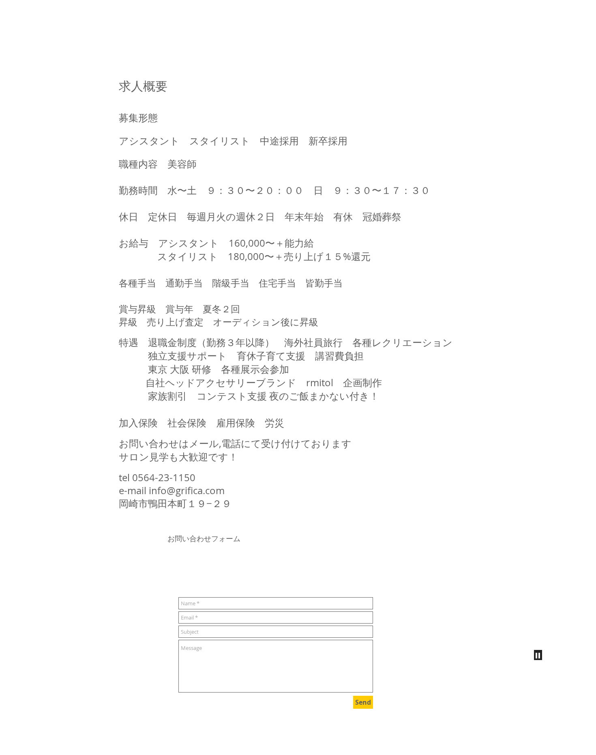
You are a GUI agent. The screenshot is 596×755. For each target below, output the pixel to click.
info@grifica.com (187, 490)
